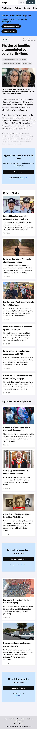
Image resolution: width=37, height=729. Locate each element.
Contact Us (30, 718)
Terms (5, 718)
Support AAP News (18, 688)
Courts (27, 8)
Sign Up (30, 2)
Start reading (18, 172)
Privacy (12, 718)
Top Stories (6, 8)
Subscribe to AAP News (11, 26)
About (23, 718)
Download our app (9, 31)
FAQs (17, 718)
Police (18, 63)
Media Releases (18, 721)
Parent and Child (8, 63)
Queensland (27, 63)
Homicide (23, 59)
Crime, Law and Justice (10, 59)
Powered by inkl (18, 724)
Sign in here (24, 177)
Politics (18, 8)
